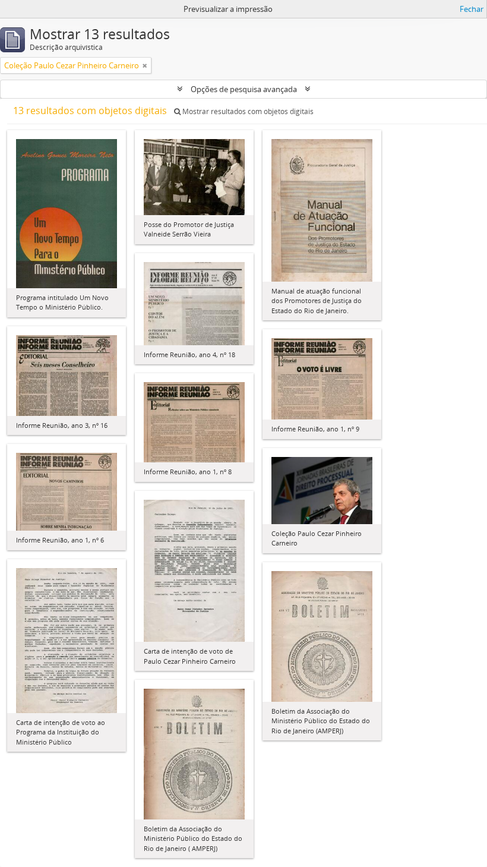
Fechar (471, 9)
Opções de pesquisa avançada (244, 89)
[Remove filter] (145, 65)
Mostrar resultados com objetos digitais (247, 111)
